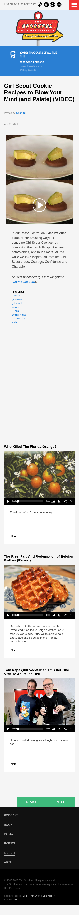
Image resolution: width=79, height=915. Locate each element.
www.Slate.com (24, 282)
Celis (15, 899)
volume (53, 501)
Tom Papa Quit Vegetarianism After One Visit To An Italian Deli (36, 672)
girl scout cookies (17, 305)
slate (14, 322)
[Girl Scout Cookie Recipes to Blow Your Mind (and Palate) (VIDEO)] (39, 205)
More (13, 536)
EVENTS (10, 843)
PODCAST (11, 815)
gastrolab (17, 299)
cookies (16, 295)
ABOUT (9, 862)
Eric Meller (48, 895)
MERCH (9, 852)
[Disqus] (39, 383)
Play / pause (8, 501)
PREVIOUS (31, 802)
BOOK (8, 824)
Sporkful (21, 112)
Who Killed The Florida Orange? (30, 447)
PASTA (8, 834)
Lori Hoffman (30, 895)
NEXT (60, 802)
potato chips (18, 318)
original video (19, 314)
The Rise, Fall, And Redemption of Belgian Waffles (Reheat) (38, 558)
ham (17, 310)
